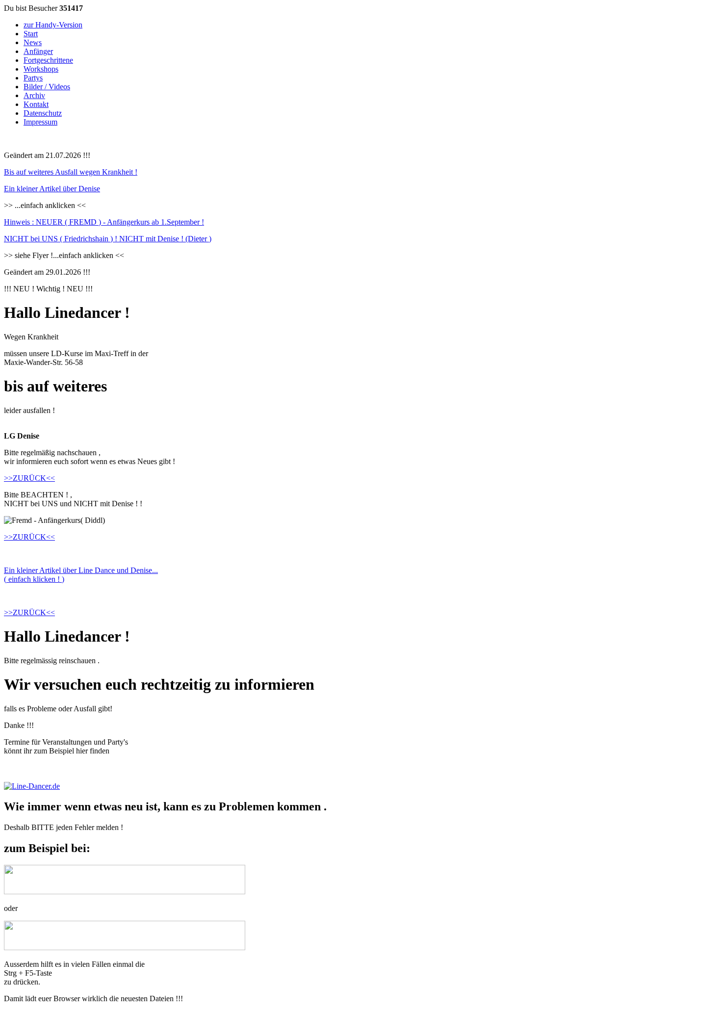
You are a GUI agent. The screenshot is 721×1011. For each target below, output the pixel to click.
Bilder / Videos (47, 86)
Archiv (34, 95)
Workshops (41, 69)
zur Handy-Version (53, 25)
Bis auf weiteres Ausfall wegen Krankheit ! (70, 172)
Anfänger (38, 51)
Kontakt (36, 104)
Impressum (40, 122)
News (33, 42)
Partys (33, 78)
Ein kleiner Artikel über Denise (52, 188)
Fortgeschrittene (48, 60)
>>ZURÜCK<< (29, 478)
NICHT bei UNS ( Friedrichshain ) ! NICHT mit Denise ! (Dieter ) (107, 238)
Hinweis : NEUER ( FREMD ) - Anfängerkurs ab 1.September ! (104, 222)
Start (31, 33)
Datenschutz (43, 113)
